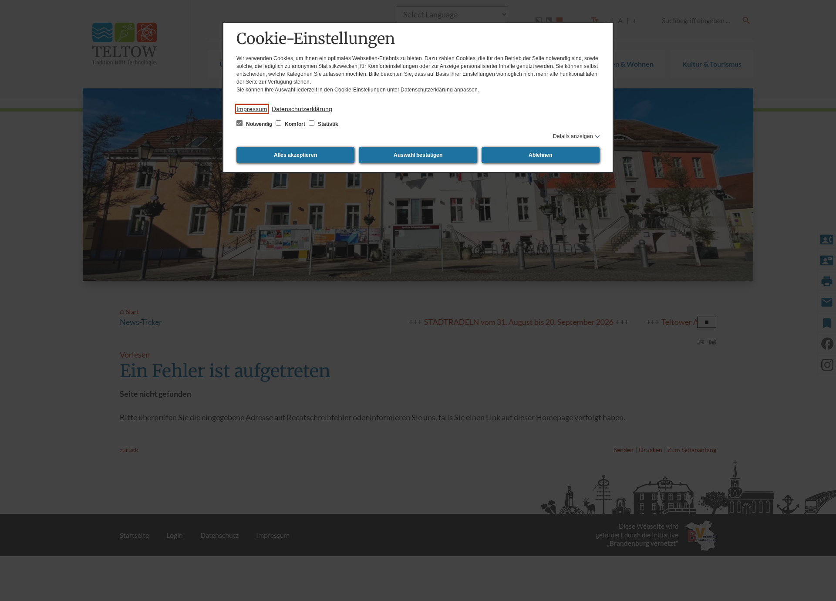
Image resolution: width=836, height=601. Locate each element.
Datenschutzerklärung (302, 108)
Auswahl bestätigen (418, 155)
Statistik (327, 124)
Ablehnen (540, 155)
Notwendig (259, 124)
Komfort (295, 124)
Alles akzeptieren (295, 155)
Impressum (251, 108)
